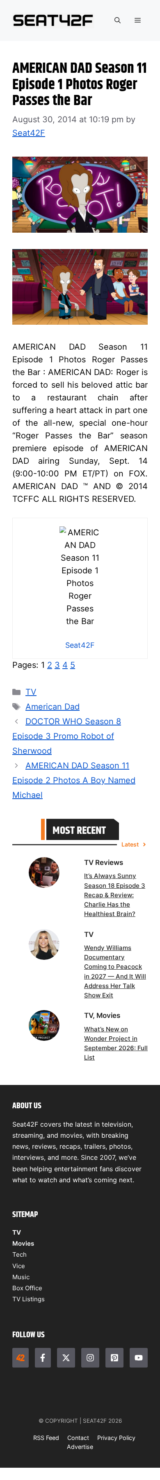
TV (31, 692)
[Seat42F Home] (20, 1358)
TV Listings (28, 1299)
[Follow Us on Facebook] (43, 1358)
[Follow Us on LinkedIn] (114, 1358)
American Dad (52, 707)
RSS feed (46, 1437)
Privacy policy (116, 1437)
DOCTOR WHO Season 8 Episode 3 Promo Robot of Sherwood (66, 736)
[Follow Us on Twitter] (66, 1358)
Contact (78, 1437)
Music (21, 1277)
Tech (19, 1254)
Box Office (27, 1288)
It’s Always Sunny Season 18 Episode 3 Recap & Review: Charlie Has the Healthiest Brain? (114, 895)
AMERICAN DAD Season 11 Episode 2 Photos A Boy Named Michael (73, 780)
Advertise (80, 1446)
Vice (18, 1266)
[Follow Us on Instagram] (90, 1358)
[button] (117, 20)
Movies (23, 1243)
